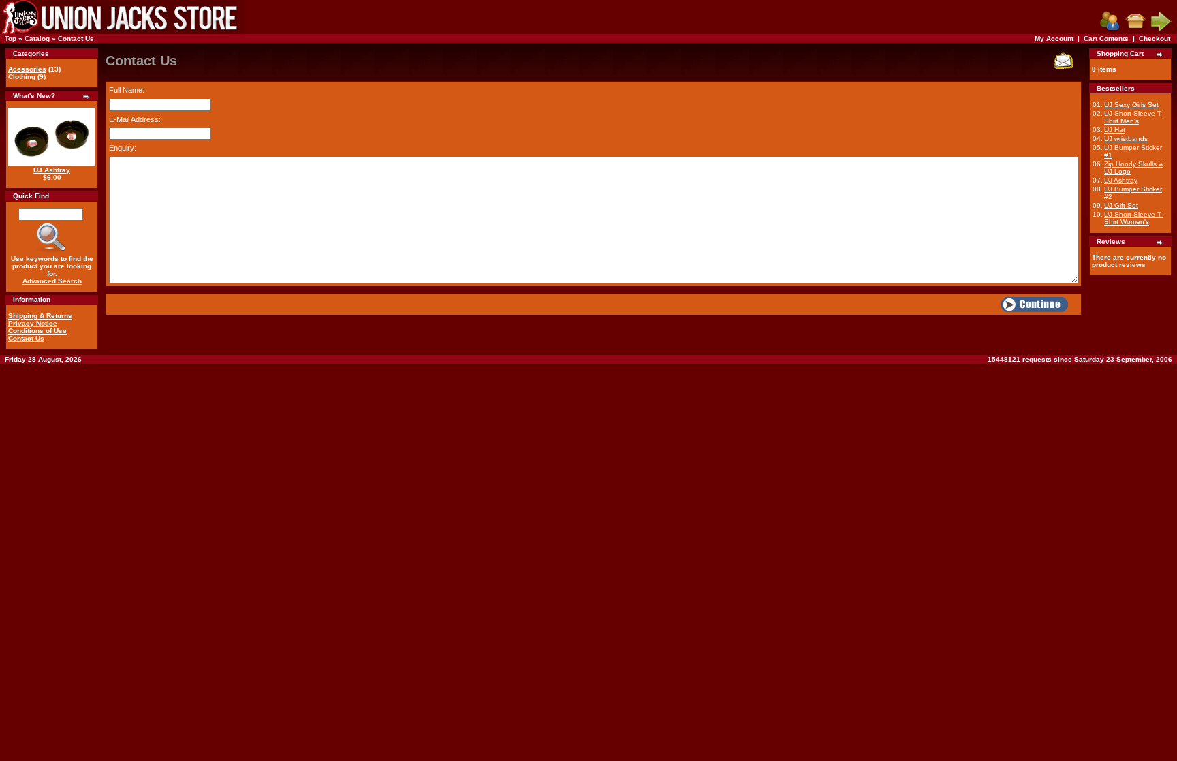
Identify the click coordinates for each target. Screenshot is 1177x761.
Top (10, 38)
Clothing (21, 76)
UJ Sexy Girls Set (1131, 104)
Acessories (27, 69)
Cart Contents (1106, 38)
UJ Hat (1114, 130)
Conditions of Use (37, 331)
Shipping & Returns (40, 316)
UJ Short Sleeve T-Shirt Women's (1133, 218)
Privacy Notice (32, 323)
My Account (1054, 38)
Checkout (1154, 38)
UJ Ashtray (51, 170)
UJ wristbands (1126, 138)
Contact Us (76, 38)
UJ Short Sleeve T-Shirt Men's (1133, 117)
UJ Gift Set (1121, 205)
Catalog (37, 38)
